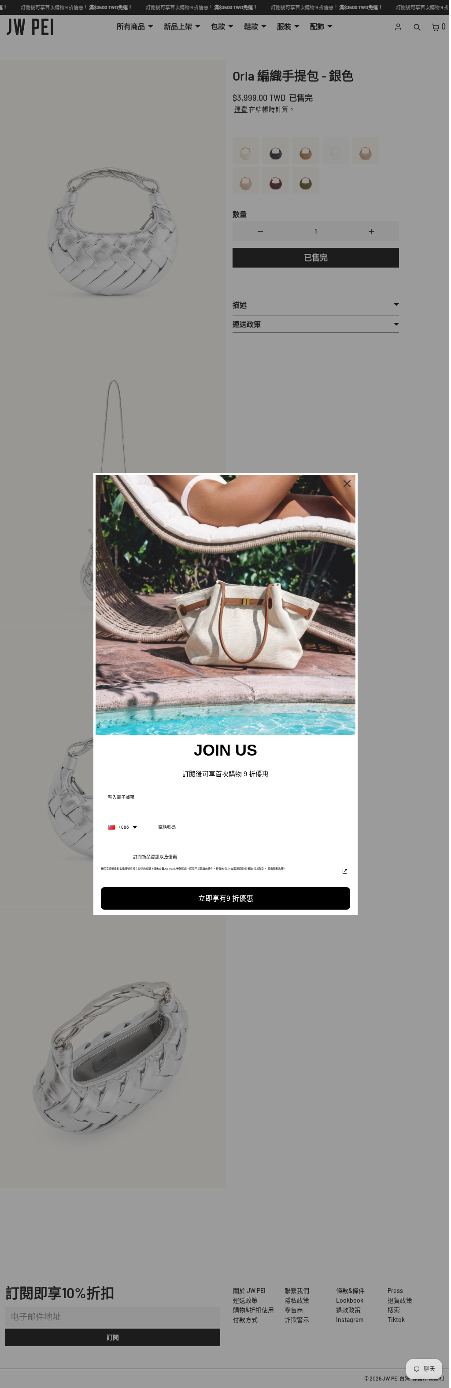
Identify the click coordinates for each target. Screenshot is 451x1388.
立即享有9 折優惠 (223, 898)
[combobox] (120, 827)
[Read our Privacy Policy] (342, 871)
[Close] (344, 483)
